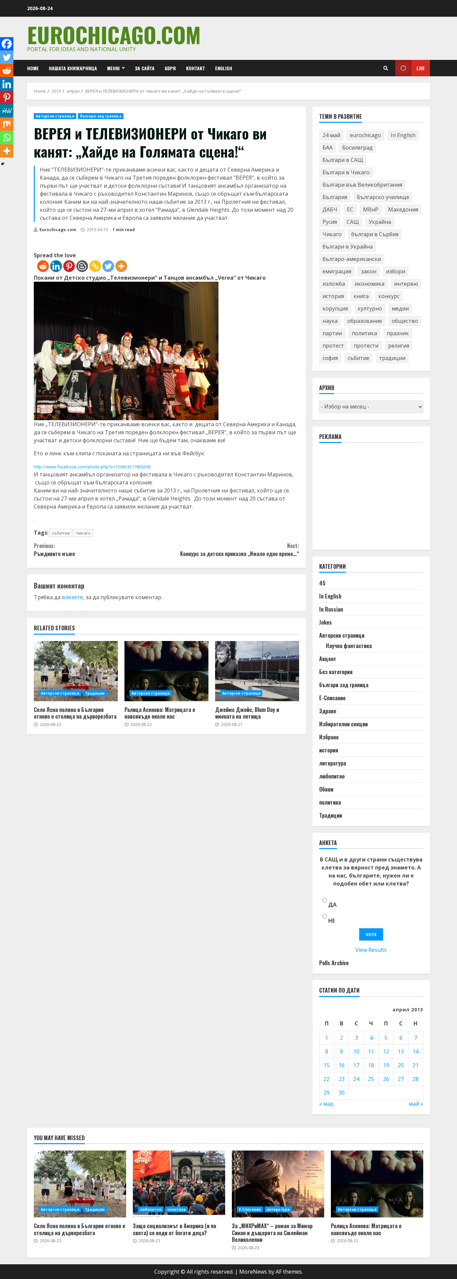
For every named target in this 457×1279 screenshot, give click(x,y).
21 (416, 1065)
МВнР (370, 209)
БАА (328, 147)
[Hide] (2, 164)
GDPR (170, 68)
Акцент (327, 659)
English (223, 68)
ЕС (350, 209)
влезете (72, 597)
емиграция (337, 271)
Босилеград (357, 147)
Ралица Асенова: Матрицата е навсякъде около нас (166, 671)
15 (327, 1065)
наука (330, 321)
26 (386, 1079)
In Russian (331, 609)
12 (386, 1051)
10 (356, 1051)
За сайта (145, 68)
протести (366, 345)
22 (327, 1079)
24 (356, 1079)
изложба (334, 283)
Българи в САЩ (343, 160)
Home (33, 68)
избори (395, 271)
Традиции (95, 693)
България (335, 197)
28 (416, 1079)
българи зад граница (100, 116)
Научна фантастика (349, 646)
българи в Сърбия (374, 234)
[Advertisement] (369, 499)
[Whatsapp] (6, 137)
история (333, 296)
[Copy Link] (95, 266)
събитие (61, 533)
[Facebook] (6, 44)
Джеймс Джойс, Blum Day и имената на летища (257, 671)
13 (401, 1051)
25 (371, 1079)
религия (398, 345)
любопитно (332, 776)
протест (333, 345)
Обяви (326, 789)
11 (371, 1051)
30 (342, 1092)
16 (342, 1065)
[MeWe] (6, 110)
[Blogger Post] (82, 266)
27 (401, 1079)
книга (361, 296)
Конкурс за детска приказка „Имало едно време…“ (239, 550)
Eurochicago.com (114, 34)
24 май (331, 135)
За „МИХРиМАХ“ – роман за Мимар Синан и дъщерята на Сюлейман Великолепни (278, 1184)
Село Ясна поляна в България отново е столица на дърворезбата (76, 671)
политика (364, 333)
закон (368, 271)
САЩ (353, 221)
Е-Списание (332, 698)
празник (398, 333)
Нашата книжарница (73, 68)
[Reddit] (43, 266)
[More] (121, 266)
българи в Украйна (348, 246)
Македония (403, 209)
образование (364, 321)
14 (416, 1051)
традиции (392, 358)
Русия (330, 221)
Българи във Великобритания (362, 184)
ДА (332, 904)
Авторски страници (55, 116)
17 (356, 1065)
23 (342, 1079)
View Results (371, 949)
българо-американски (352, 259)
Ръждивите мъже (54, 550)
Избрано (329, 737)
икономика (369, 283)
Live (421, 68)
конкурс (388, 296)
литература (332, 763)
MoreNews (253, 1271)
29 (327, 1092)
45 (322, 583)
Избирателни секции (343, 724)
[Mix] (6, 124)
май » (416, 1103)
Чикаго (83, 533)
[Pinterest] (69, 266)
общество (405, 321)
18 (371, 1065)
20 (401, 1065)
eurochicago (365, 135)
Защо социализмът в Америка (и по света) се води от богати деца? (179, 1184)
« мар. (327, 1103)
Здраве (327, 711)
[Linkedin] (56, 266)
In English (403, 135)
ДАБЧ (330, 209)
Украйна (380, 221)
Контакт (195, 68)
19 (386, 1065)
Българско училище (383, 197)
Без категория (336, 672)
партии (332, 333)
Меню (113, 68)
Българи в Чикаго (346, 172)
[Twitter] (108, 266)
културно (370, 308)
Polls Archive (334, 963)
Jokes (325, 622)
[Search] (385, 68)
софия (330, 358)
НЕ (331, 920)
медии (400, 308)
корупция (335, 308)
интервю (406, 283)
